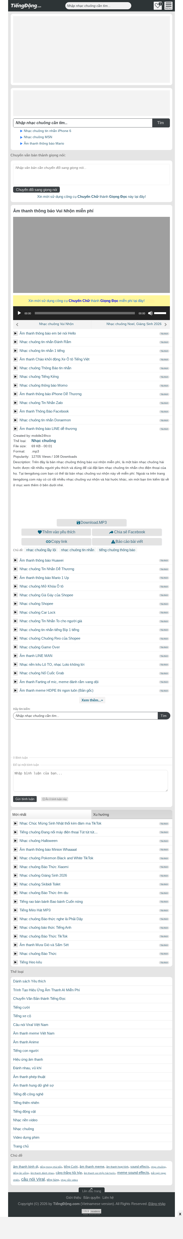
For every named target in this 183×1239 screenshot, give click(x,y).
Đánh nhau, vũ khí (27, 1068)
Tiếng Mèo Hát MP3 (35, 910)
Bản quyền (91, 1197)
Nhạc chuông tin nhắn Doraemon (45, 420)
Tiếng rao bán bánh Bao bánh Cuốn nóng (51, 901)
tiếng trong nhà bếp (51, 1167)
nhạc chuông (158, 1167)
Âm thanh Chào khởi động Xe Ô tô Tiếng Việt (54, 359)
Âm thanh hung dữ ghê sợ (33, 1085)
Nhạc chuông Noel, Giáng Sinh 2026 (134, 324)
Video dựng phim (26, 1137)
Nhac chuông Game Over (40, 647)
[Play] (15, 333)
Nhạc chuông (43, 441)
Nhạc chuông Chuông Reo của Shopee (50, 638)
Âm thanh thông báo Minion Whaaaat (48, 849)
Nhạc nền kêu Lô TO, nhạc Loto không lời (52, 664)
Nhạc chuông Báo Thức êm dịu (44, 893)
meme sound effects (133, 1173)
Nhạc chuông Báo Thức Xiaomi (44, 867)
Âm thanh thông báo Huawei (41, 560)
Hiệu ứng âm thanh (28, 1059)
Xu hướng (101, 814)
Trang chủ (21, 1146)
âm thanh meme (92, 1166)
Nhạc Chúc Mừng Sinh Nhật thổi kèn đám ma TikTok (61, 823)
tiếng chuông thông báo (117, 550)
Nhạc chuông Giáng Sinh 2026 (43, 875)
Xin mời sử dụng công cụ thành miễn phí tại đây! (90, 301)
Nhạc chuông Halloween (38, 841)
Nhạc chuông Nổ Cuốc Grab (42, 673)
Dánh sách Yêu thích (29, 981)
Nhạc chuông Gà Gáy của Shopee (46, 595)
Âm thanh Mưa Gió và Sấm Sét (44, 945)
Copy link (59, 541)
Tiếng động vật (24, 1111)
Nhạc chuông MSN (38, 137)
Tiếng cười (21, 1007)
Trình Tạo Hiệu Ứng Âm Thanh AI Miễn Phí (46, 990)
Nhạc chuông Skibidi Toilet (40, 884)
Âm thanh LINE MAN (36, 656)
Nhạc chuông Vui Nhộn (56, 324)
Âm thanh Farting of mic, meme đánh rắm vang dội (59, 682)
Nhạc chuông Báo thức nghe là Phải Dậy (51, 919)
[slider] (161, 312)
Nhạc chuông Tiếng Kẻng (39, 376)
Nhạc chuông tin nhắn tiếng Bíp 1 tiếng (49, 630)
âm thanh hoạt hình (117, 1166)
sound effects (139, 1166)
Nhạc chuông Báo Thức (38, 954)
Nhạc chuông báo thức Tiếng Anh (45, 927)
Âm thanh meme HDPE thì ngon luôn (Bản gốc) (56, 690)
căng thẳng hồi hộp (69, 1173)
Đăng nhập (156, 1204)
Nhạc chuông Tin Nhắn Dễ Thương (47, 569)
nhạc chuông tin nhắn (77, 550)
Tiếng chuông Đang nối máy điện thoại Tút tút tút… (59, 832)
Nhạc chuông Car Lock (38, 612)
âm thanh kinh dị (25, 1166)
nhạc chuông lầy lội (41, 550)
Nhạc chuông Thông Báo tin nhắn (45, 368)
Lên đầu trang (91, 1191)
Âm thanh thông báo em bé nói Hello (48, 333)
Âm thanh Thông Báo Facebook (44, 411)
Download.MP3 (94, 522)
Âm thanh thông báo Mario (44, 143)
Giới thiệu (73, 1197)
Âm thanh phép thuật (29, 1077)
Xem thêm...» (92, 700)
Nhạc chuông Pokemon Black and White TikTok (56, 858)
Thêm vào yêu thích (58, 532)
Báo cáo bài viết (129, 541)
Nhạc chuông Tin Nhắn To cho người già (51, 621)
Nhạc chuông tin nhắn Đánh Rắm (45, 342)
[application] (91, 313)
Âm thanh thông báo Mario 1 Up (44, 578)
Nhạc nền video (25, 1120)
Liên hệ (108, 1197)
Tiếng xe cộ (22, 1016)
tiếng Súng (53, 1179)
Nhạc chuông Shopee (36, 604)
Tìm (164, 716)
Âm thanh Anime (26, 1042)
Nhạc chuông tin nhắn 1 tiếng (42, 351)
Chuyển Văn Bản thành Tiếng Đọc (39, 998)
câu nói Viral (33, 1179)
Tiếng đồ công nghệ (28, 1094)
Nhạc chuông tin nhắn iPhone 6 (47, 131)
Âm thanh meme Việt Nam (34, 1033)
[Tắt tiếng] (150, 313)
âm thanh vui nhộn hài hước (99, 1173)
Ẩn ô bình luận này (56, 799)
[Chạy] (19, 313)
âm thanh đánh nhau (42, 1173)
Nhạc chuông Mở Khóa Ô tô (41, 586)
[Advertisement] (91, 49)
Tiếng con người (25, 1051)
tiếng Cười (71, 1166)
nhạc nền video (69, 1180)
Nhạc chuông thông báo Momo (43, 385)
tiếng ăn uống (21, 1173)
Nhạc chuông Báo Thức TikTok (44, 936)
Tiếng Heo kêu (31, 962)
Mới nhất (19, 814)
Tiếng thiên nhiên (26, 1103)
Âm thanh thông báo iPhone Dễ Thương (50, 394)
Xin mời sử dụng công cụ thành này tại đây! (91, 196)
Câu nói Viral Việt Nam (30, 1025)
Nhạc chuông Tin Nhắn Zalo (41, 403)
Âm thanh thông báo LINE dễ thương (48, 429)
